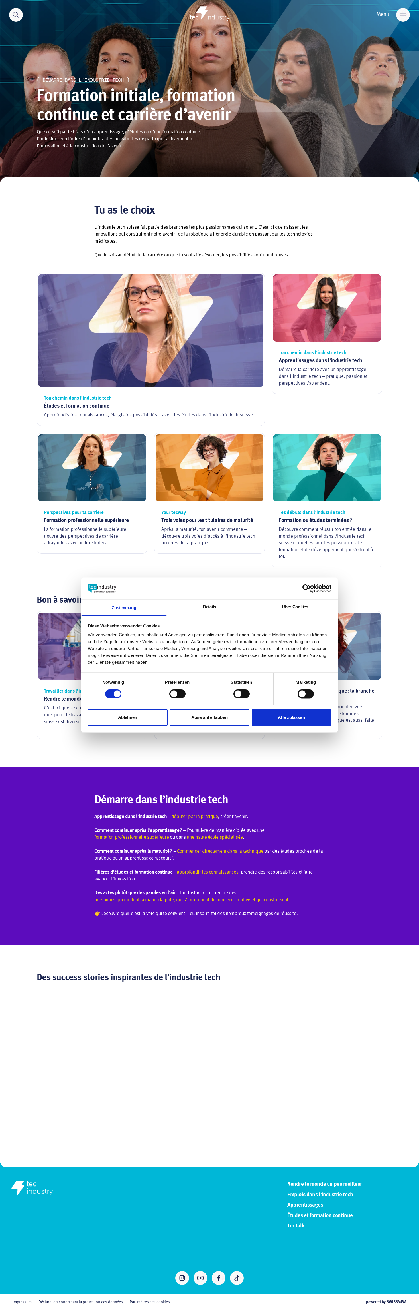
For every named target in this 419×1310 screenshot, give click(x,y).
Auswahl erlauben (209, 717)
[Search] (16, 15)
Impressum (22, 1302)
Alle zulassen (291, 717)
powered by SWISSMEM (386, 1302)
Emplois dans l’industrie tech (320, 1195)
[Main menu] (403, 15)
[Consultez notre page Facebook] (218, 1278)
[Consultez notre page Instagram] (182, 1278)
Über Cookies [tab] (295, 607)
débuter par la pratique (194, 816)
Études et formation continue (320, 1216)
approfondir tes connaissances (207, 872)
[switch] (177, 693)
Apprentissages (305, 1205)
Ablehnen (127, 717)
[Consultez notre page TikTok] (237, 1278)
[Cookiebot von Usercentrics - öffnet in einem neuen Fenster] (306, 588)
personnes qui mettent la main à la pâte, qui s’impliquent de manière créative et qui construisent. (192, 900)
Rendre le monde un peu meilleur (324, 1184)
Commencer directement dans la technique (220, 851)
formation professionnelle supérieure (131, 837)
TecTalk (295, 1226)
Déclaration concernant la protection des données (80, 1302)
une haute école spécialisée (215, 837)
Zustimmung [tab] (124, 607)
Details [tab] (209, 607)
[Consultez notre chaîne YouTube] (200, 1278)
